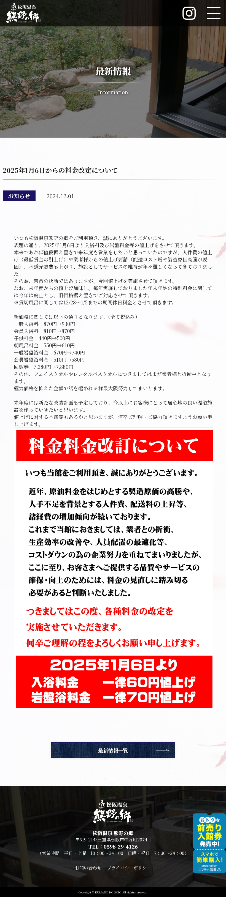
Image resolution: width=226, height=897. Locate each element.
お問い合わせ (88, 868)
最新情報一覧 (113, 750)
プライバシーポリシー (129, 868)
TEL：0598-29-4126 (113, 846)
